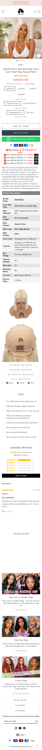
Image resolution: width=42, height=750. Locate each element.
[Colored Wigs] (21, 667)
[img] (7, 490)
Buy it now (21, 133)
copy (36, 155)
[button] (20, 76)
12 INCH (21, 88)
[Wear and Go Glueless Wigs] (21, 583)
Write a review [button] (21, 476)
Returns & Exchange (21, 374)
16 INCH (21, 94)
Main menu (20, 700)
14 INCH (32, 88)
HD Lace (30, 112)
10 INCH (9, 88)
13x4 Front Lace (29, 103)
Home (20, 65)
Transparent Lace (15, 112)
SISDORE (20, 711)
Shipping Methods (21, 370)
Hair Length (19, 84)
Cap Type (21, 99)
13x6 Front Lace (12, 103)
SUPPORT (20, 705)
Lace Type (21, 108)
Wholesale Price (23, 139)
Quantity (21, 117)
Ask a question (21, 379)
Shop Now (21, 610)
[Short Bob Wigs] (21, 626)
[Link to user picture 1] (7, 515)
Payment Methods (21, 365)
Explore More (21, 693)
